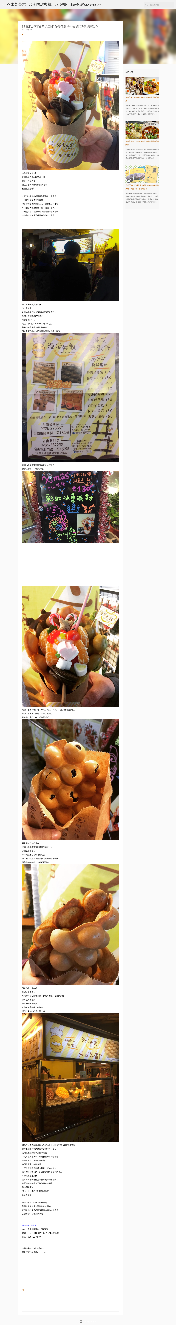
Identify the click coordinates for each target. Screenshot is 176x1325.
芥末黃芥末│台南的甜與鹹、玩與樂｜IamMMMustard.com (54, 4)
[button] (23, 34)
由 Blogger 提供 (89, 1322)
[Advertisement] (70, 569)
